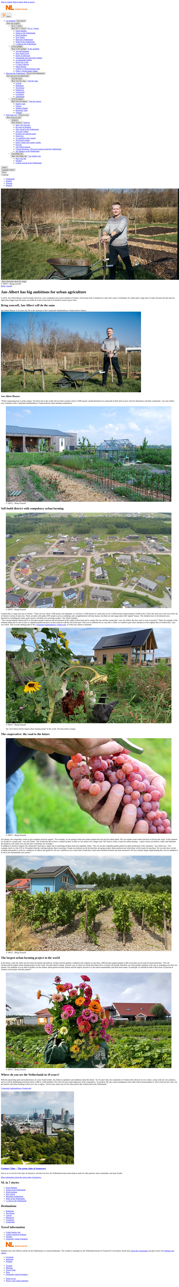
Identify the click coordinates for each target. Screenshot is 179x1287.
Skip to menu (18, 2)
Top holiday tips (17, 154)
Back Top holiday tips (19, 156)
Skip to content (7, 2)
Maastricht (10, 1218)
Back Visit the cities (19, 81)
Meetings (9, 1268)
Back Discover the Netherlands (18, 76)
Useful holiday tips (13, 1232)
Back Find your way (14, 117)
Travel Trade (11, 1270)
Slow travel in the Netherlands (27, 129)
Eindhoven (20, 90)
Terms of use (11, 1279)
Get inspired (10, 21)
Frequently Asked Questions (17, 1239)
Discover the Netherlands (15, 73)
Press (8, 1272)
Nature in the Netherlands (25, 33)
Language (5, 175)
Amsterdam (20, 92)
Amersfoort (20, 96)
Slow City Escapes (23, 125)
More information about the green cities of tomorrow (21, 1177)
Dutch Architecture (23, 56)
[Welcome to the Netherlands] (16, 10)
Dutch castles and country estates (28, 142)
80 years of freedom (23, 127)
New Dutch (20, 37)
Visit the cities (17, 78)
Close (4, 172)
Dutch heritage (21, 35)
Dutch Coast (20, 104)
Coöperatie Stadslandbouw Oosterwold (51, 625)
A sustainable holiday (24, 60)
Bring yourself (6, 286)
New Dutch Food (22, 53)
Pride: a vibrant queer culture (27, 71)
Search (4, 167)
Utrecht (18, 83)
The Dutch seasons (23, 147)
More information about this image (14, 281)
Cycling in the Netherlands (26, 44)
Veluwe (18, 106)
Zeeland (19, 113)
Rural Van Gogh (22, 62)
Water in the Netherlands (25, 42)
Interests (15, 120)
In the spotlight (17, 46)
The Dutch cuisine (23, 140)
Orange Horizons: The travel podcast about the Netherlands (38, 149)
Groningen (20, 94)
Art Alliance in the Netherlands (27, 151)
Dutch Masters (21, 31)
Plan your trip (21, 159)
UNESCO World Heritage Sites (28, 69)
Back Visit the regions (19, 101)
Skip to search (29, 2)
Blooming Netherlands (24, 40)
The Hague (20, 88)
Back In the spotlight (19, 49)
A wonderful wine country (26, 138)
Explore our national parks (26, 134)
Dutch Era (20, 136)
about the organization (139, 1251)
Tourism (9, 1266)
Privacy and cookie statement (17, 1281)
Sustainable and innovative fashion (29, 58)
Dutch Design (21, 67)
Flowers (19, 145)
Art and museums (22, 51)
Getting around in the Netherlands (29, 163)
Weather (19, 161)
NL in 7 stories (17, 26)
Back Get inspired (13, 23)
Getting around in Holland (16, 1234)
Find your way (11, 115)
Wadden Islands (22, 108)
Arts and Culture (22, 132)
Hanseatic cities (22, 110)
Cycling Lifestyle (22, 64)
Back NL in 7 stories (19, 28)
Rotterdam (20, 86)
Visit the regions (17, 99)
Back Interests (17, 123)
